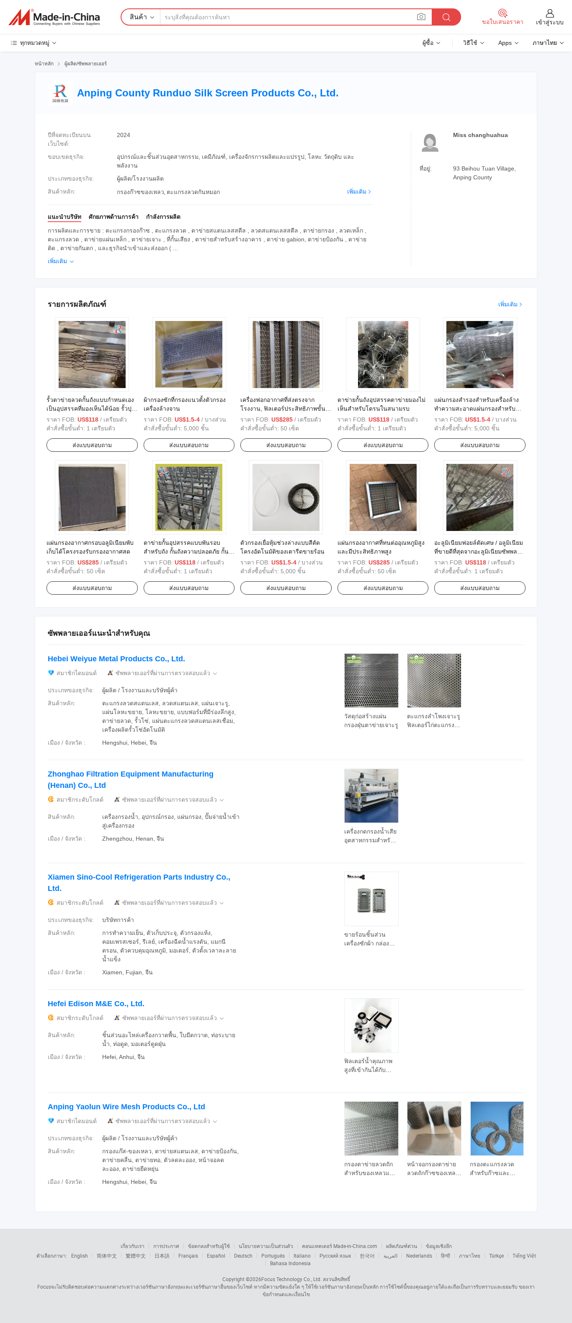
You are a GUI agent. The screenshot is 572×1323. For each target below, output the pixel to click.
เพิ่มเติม (356, 191)
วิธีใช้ (470, 42)
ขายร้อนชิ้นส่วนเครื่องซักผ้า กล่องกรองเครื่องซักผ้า (366, 943)
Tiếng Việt (524, 1255)
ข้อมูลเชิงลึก (439, 1246)
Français (188, 1255)
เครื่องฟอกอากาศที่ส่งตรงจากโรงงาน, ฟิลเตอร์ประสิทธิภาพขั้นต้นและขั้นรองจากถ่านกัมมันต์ (282, 408)
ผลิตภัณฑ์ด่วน (401, 1246)
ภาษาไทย (469, 1255)
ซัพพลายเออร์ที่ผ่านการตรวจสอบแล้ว (167, 673)
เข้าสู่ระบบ (550, 22)
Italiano (302, 1255)
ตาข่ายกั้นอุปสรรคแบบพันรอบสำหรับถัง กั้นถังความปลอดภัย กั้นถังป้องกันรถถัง (186, 551)
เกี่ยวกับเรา (132, 1246)
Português (273, 1255)
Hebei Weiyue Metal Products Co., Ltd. (116, 659)
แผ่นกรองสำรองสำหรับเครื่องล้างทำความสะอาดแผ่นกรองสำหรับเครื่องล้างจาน (476, 408)
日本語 (162, 1255)
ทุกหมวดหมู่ (34, 42)
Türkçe (496, 1255)
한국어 (367, 1255)
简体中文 (107, 1255)
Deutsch (243, 1255)
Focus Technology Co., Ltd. (291, 1279)
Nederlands (419, 1255)
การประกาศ (166, 1246)
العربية (390, 1255)
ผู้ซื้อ (428, 42)
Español (216, 1255)
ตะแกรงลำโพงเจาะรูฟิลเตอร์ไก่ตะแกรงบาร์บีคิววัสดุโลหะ (433, 725)
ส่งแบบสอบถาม (92, 445)
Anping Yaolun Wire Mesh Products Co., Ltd (126, 1107)
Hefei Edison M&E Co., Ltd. (96, 1003)
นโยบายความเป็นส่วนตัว (266, 1246)
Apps (505, 42)
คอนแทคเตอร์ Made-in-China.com (339, 1246)
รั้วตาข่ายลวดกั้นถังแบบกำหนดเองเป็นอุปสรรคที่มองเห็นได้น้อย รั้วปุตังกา (90, 408)
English (79, 1255)
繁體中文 (136, 1255)
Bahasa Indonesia (290, 1263)
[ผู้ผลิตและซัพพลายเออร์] (54, 17)
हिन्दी (445, 1255)
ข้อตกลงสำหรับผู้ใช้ (209, 1246)
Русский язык (335, 1255)
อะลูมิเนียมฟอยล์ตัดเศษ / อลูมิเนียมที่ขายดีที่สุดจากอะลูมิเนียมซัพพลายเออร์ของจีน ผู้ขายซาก (479, 551)
